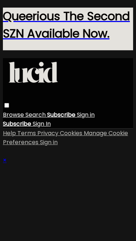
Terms (27, 133)
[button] (6, 105)
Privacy (48, 133)
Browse (14, 115)
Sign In (42, 124)
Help (10, 133)
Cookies (72, 133)
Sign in (86, 115)
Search (36, 115)
